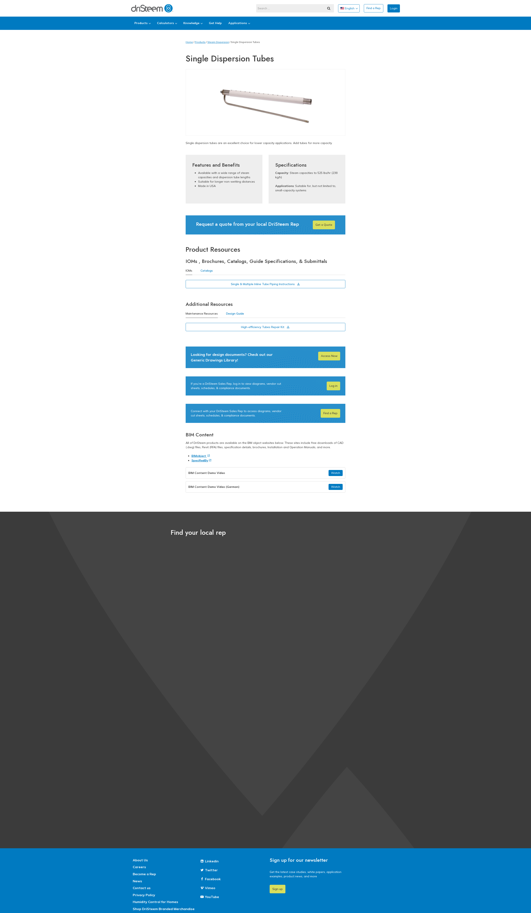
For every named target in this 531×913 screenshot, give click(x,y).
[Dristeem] (152, 8)
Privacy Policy (144, 895)
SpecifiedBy (199, 460)
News (137, 881)
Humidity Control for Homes (155, 902)
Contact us (142, 888)
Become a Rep (144, 874)
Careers (139, 867)
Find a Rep (374, 8)
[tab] (189, 271)
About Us (140, 860)
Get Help (215, 23)
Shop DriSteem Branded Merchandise (164, 909)
